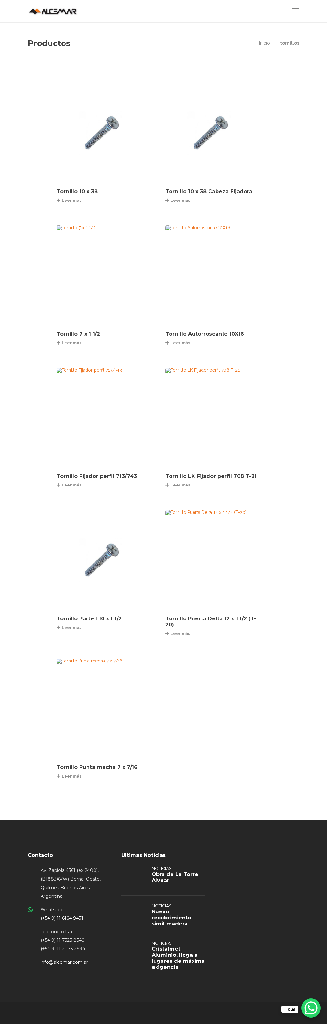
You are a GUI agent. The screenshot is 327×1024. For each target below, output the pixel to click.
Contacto (40, 855)
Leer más (71, 200)
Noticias (162, 868)
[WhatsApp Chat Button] (311, 1008)
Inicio (264, 43)
